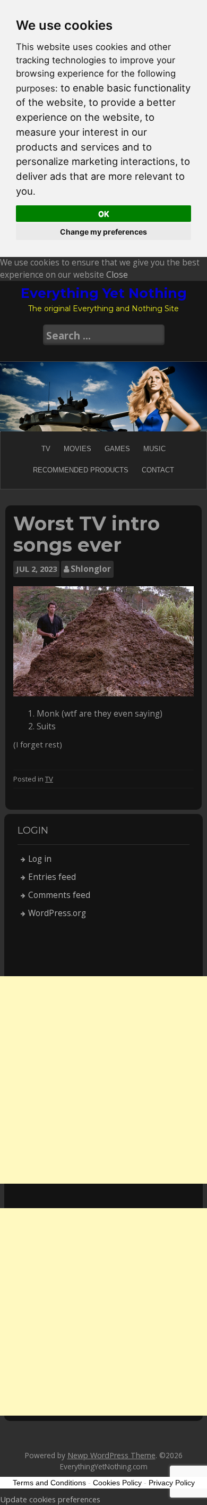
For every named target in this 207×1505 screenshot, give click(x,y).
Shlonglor (91, 569)
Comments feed (59, 895)
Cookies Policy (117, 1482)
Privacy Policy (172, 1482)
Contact (158, 470)
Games (117, 449)
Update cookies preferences (50, 1499)
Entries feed (52, 877)
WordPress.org (57, 913)
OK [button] (103, 213)
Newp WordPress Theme (111, 1455)
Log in (39, 858)
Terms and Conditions (49, 1482)
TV (45, 449)
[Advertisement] (103, 1080)
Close (117, 274)
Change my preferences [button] (103, 231)
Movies (77, 449)
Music (154, 449)
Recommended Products (80, 470)
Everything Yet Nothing (104, 293)
